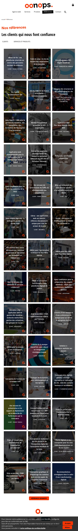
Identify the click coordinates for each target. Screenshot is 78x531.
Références (48, 12)
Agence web (16, 12)
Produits (37, 12)
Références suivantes (39, 498)
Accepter (68, 523)
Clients (5, 42)
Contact (58, 12)
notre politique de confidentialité (32, 528)
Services (27, 12)
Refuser (67, 527)
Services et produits (22, 42)
